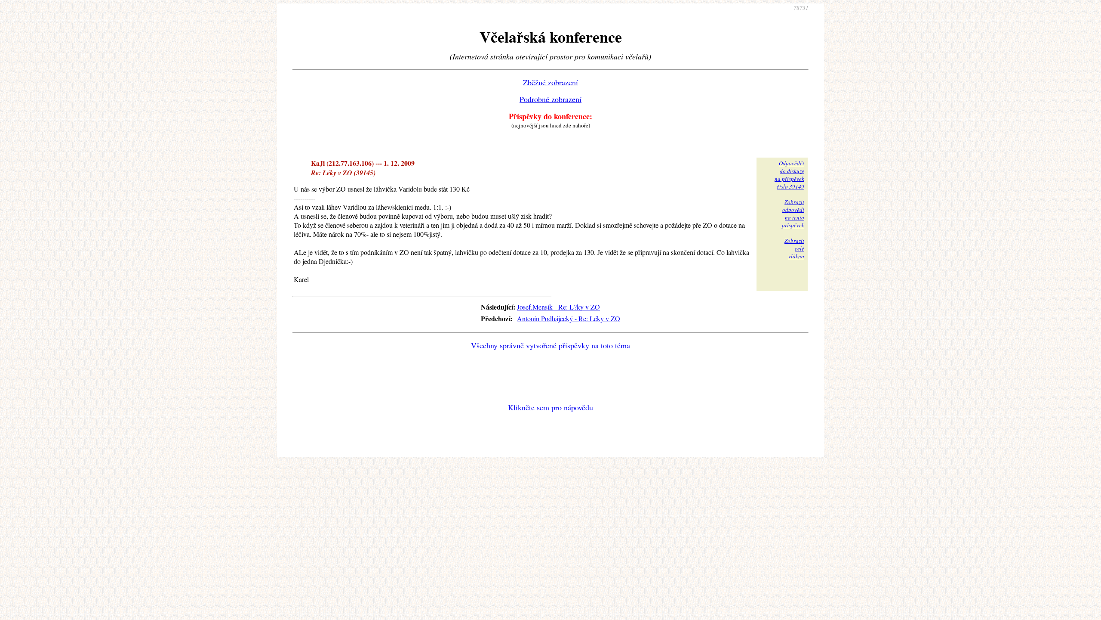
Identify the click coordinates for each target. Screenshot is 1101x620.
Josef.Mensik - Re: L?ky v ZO (558, 306)
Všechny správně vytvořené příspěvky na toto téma (550, 345)
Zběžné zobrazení (550, 82)
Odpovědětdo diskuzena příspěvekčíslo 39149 (789, 174)
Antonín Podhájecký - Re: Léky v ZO (568, 318)
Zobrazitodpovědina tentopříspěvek (793, 213)
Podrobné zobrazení (550, 99)
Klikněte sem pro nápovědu (550, 407)
